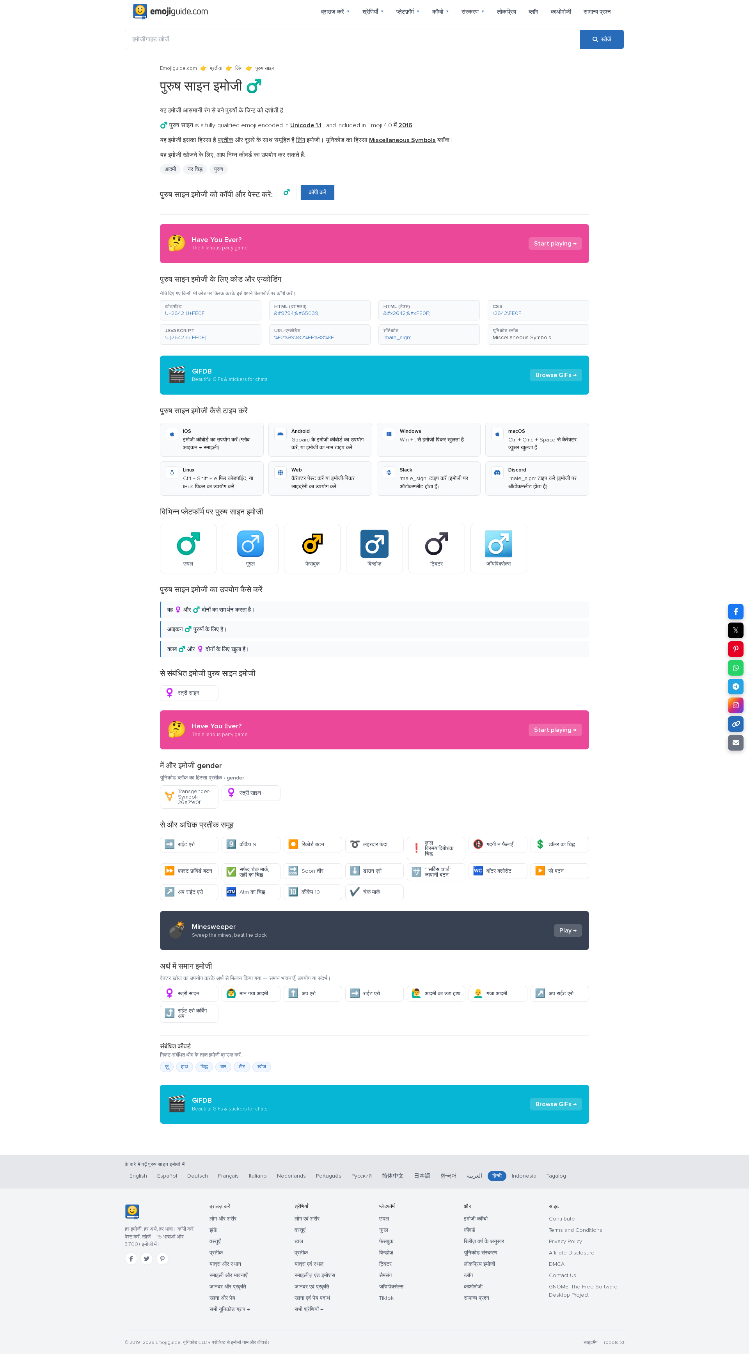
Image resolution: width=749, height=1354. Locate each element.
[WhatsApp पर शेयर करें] (736, 668)
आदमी (170, 169)
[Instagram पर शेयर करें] (736, 705)
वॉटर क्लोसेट (492, 871)
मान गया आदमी (247, 993)
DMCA (556, 1264)
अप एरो (302, 993)
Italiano (258, 1176)
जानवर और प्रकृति (227, 1286)
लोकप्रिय (506, 11)
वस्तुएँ (214, 1241)
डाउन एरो (366, 871)
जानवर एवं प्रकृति (312, 1286)
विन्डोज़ (386, 1252)
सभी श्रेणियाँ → (309, 1309)
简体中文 (393, 1176)
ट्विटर (385, 1264)
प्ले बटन (549, 871)
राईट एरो (179, 844)
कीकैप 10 (304, 892)
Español (167, 1176)
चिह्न (204, 1067)
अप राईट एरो (183, 892)
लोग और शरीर (222, 1218)
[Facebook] (131, 1259)
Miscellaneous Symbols (522, 337)
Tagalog (556, 1176)
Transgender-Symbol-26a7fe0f (187, 797)
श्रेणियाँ (373, 11)
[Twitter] (146, 1259)
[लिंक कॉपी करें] (736, 724)
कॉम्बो (440, 11)
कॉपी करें (318, 192)
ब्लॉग (533, 11)
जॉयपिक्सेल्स (391, 1286)
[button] (210, 310)
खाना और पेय (222, 1298)
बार (223, 1067)
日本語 (422, 1176)
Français (228, 1176)
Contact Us (562, 1275)
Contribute (562, 1218)
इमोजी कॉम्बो (476, 1218)
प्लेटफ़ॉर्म (408, 11)
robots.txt (614, 1342)
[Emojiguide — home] (170, 12)
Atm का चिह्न (245, 892)
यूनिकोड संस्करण (480, 1252)
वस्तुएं (300, 1230)
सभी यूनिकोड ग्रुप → (229, 1309)
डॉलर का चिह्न (555, 844)
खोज (261, 1067)
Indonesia (524, 1176)
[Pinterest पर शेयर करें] (736, 649)
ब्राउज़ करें (335, 11)
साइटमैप (591, 1342)
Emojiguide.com (178, 68)
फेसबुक (386, 1241)
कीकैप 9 (241, 844)
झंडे (213, 1230)
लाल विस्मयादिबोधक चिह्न (432, 848)
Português (328, 1176)
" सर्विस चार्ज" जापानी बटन (431, 872)
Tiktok (386, 1298)
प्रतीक (216, 68)
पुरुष (218, 169)
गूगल (383, 1230)
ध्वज (299, 1241)
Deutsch (197, 1176)
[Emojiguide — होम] (132, 1212)
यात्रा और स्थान (225, 1264)
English (138, 1176)
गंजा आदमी (490, 993)
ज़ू (167, 1067)
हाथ (184, 1067)
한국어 (448, 1176)
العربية (474, 1176)
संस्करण (473, 11)
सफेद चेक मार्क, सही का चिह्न (247, 872)
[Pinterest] (162, 1259)
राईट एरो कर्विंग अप (185, 1013)
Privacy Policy (565, 1241)
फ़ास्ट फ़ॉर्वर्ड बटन (188, 871)
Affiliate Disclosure (572, 1252)
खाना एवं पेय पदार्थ (312, 1298)
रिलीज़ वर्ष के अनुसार (484, 1241)
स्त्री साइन (181, 693)
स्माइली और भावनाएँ (228, 1275)
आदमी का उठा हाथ (435, 993)
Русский (361, 1176)
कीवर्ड (469, 1230)
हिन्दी (497, 1176)
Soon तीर (305, 871)
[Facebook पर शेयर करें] (736, 611)
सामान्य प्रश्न (597, 11)
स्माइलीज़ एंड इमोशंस (315, 1275)
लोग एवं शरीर (307, 1218)
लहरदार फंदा (368, 844)
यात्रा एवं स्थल (309, 1264)
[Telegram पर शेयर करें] (736, 686)
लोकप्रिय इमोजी (479, 1264)
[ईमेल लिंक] (736, 743)
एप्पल (384, 1218)
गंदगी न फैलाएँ (493, 844)
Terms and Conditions (575, 1230)
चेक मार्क (365, 892)
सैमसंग (385, 1275)
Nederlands (291, 1176)
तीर (242, 1067)
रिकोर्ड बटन (306, 844)
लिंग (239, 68)
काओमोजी (561, 11)
